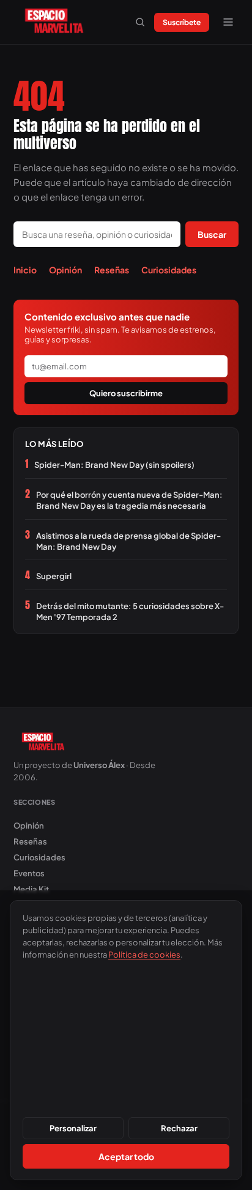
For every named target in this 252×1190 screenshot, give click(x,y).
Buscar (212, 234)
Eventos (29, 873)
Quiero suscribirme (126, 393)
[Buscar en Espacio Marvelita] (140, 22)
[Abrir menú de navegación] (228, 22)
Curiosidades (168, 269)
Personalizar (73, 1128)
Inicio (25, 269)
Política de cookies (144, 954)
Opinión (65, 269)
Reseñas (111, 269)
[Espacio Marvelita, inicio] (54, 22)
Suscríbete (182, 22)
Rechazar (179, 1128)
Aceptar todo (126, 1156)
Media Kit (31, 889)
